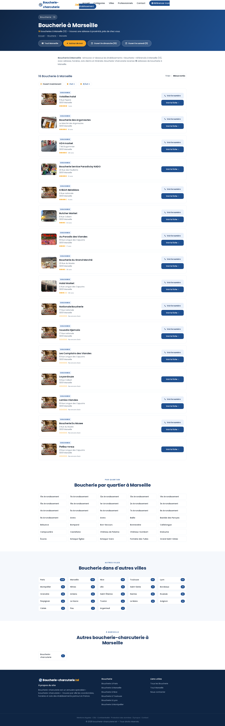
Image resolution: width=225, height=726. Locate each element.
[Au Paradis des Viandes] (49, 239)
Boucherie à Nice (109, 692)
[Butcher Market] (49, 216)
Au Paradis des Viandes (73, 236)
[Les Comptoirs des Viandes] (49, 356)
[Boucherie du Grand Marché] (49, 262)
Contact (141, 3)
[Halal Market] (49, 286)
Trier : (168, 76)
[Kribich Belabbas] (49, 192)
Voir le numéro (174, 95)
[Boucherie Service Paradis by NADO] (49, 169)
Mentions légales (84, 717)
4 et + (72, 84)
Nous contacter (157, 692)
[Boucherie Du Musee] (49, 426)
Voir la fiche (171, 102)
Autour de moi (76, 43)
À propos (136, 717)
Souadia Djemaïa (69, 330)
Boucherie (52, 36)
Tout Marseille (51, 43)
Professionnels (125, 3)
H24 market (66, 143)
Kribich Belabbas (69, 189)
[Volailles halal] (49, 99)
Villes (111, 3)
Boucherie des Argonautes (75, 120)
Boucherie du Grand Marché (75, 259)
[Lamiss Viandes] (49, 402)
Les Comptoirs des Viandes (75, 353)
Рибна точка (66, 446)
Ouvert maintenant (52, 84)
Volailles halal (67, 96)
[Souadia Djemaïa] (49, 332)
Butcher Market (68, 213)
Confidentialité (103, 717)
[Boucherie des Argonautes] (49, 122)
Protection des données (121, 717)
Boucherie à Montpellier (113, 704)
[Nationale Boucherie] (49, 309)
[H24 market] (49, 146)
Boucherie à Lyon (110, 700)
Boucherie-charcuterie (61, 5)
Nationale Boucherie (71, 306)
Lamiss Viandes (68, 400)
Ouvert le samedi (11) (138, 43)
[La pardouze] (49, 379)
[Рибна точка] (49, 449)
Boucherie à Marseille (111, 687)
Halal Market (66, 283)
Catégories (99, 3)
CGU (94, 717)
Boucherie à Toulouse (112, 696)
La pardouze (66, 376)
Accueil (86, 3)
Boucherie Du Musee (71, 423)
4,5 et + (86, 84)
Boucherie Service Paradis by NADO (80, 166)
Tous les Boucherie (159, 683)
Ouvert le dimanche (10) (105, 43)
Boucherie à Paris (110, 683)
